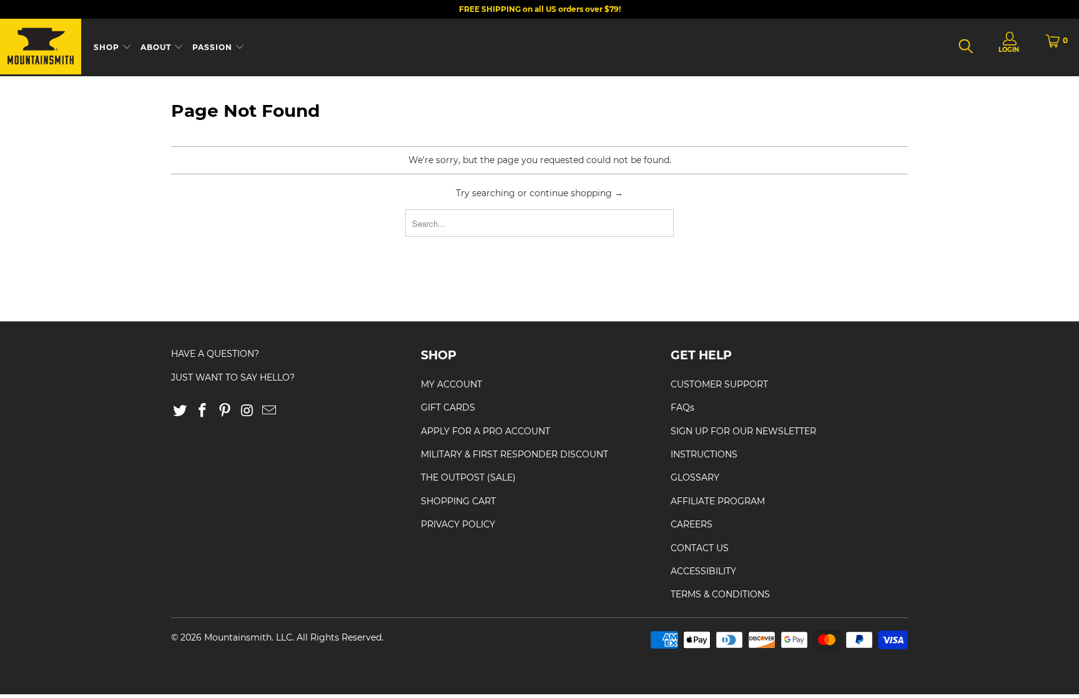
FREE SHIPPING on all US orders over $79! (540, 9)
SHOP (108, 47)
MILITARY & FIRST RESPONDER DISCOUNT (514, 454)
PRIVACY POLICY (458, 524)
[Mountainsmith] (40, 47)
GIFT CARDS (448, 407)
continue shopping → (576, 193)
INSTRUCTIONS (704, 454)
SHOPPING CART (458, 501)
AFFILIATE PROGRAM (718, 501)
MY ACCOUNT (451, 384)
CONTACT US (700, 548)
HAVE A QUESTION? (215, 353)
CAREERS (691, 524)
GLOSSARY (695, 477)
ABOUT (157, 47)
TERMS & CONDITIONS (720, 594)
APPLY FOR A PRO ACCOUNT (485, 431)
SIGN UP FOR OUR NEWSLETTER (743, 431)
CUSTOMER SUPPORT (719, 384)
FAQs (682, 407)
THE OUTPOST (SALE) (468, 477)
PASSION (213, 47)
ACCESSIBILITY (703, 571)
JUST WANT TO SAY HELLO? (233, 377)
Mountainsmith (238, 637)
